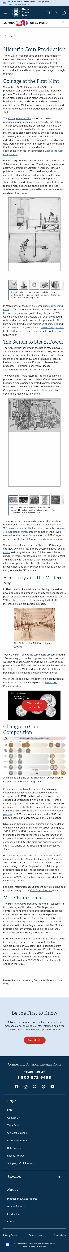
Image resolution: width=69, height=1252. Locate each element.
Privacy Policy (10, 1235)
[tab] (13, 285)
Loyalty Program (16, 1155)
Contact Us (13, 1118)
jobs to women (31, 394)
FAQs (10, 1110)
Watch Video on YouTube (37, 706)
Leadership (13, 1214)
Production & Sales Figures (22, 1199)
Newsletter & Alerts (18, 1140)
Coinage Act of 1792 (19, 118)
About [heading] (11, 1190)
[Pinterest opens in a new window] (43, 1087)
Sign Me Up (34, 1040)
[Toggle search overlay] (48, 12)
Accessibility (60, 1235)
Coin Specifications (41, 890)
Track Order (13, 1125)
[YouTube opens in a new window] (52, 1087)
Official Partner (38, 23)
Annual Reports (16, 1206)
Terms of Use (35, 1235)
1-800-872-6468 (35, 1077)
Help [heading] (10, 1101)
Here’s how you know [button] (17, 4)
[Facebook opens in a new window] (16, 1087)
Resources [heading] (14, 1176)
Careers (11, 1221)
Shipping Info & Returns (20, 1163)
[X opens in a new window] (34, 1087)
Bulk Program (14, 1148)
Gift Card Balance (17, 1133)
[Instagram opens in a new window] (25, 1087)
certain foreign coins (52, 327)
